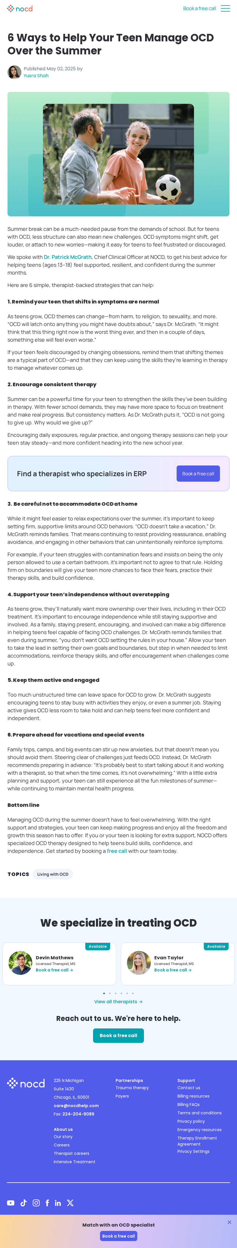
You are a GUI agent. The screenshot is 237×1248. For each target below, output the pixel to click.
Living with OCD (52, 874)
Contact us (188, 1088)
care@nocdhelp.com (76, 1106)
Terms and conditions (199, 1113)
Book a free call (199, 8)
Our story (63, 1137)
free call (117, 850)
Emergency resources (199, 1130)
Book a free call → (54, 970)
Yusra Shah (36, 75)
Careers (62, 1145)
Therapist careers (71, 1153)
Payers (122, 1096)
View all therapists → (118, 1001)
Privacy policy (191, 1121)
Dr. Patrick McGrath (68, 256)
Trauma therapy (132, 1088)
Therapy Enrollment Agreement (197, 1141)
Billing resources (193, 1096)
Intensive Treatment (74, 1162)
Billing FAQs (188, 1104)
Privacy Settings (193, 1151)
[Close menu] (225, 8)
